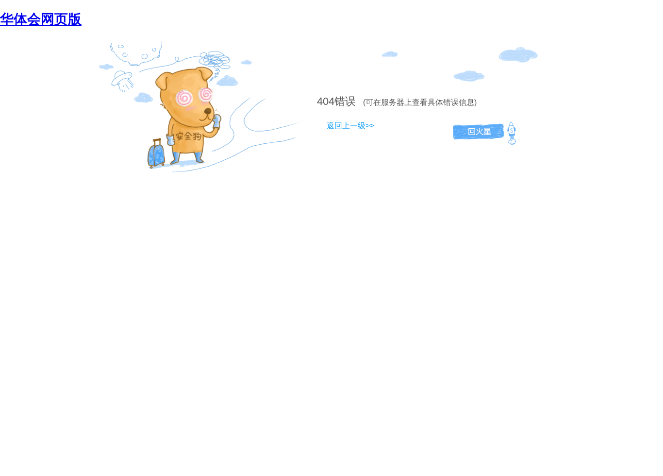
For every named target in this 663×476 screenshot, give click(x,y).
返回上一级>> (350, 125)
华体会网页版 (41, 19)
